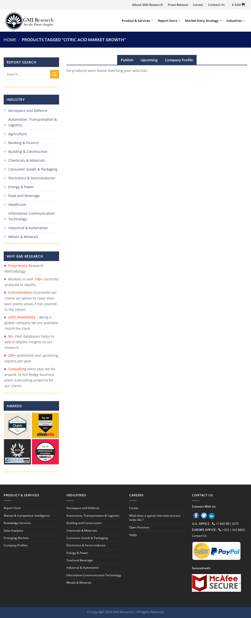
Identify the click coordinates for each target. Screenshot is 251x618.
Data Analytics (13, 530)
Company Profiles (16, 545)
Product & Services (136, 20)
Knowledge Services (17, 523)
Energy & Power (21, 186)
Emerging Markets (16, 538)
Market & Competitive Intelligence (27, 515)
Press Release (178, 4)
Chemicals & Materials (26, 160)
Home (10, 39)
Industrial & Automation (28, 227)
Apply (133, 535)
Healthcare (17, 204)
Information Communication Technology (31, 216)
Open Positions (139, 527)
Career (198, 4)
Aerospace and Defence (27, 110)
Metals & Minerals (23, 236)
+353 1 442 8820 (233, 530)
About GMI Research (147, 4)
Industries (234, 20)
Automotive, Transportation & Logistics (32, 122)
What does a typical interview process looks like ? (154, 517)
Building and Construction (83, 523)
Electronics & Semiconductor (31, 178)
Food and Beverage (24, 195)
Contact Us (216, 4)
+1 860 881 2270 (227, 524)
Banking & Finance (23, 142)
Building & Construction (28, 151)
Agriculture (17, 133)
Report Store (167, 20)
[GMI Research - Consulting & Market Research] (29, 20)
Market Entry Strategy (201, 20)
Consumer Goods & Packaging (32, 169)
